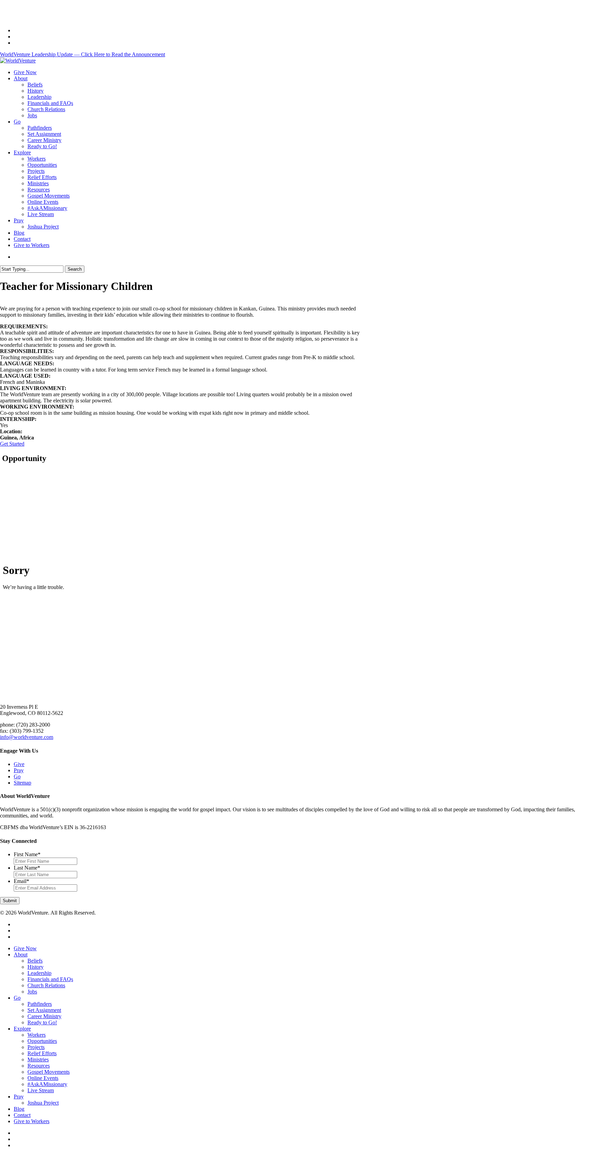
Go (17, 776)
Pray (19, 770)
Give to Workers (31, 1121)
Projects (36, 1047)
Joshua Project (43, 1103)
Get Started (12, 444)
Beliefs (35, 961)
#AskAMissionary (47, 1084)
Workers (36, 1035)
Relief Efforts (42, 1053)
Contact (22, 1115)
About (20, 954)
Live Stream (40, 1090)
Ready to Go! (42, 1022)
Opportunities (42, 1041)
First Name (27, 854)
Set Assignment (44, 1010)
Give (19, 764)
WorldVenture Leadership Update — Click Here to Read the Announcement (82, 54)
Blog (19, 1109)
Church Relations (46, 985)
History (35, 967)
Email (21, 881)
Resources (38, 1066)
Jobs (32, 991)
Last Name (27, 868)
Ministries (38, 1059)
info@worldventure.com (26, 737)
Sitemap (22, 783)
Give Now (25, 948)
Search (75, 269)
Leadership (39, 973)
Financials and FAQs (50, 979)
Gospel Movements (48, 1072)
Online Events (42, 1078)
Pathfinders (39, 1004)
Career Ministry (44, 1016)
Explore (22, 1029)
